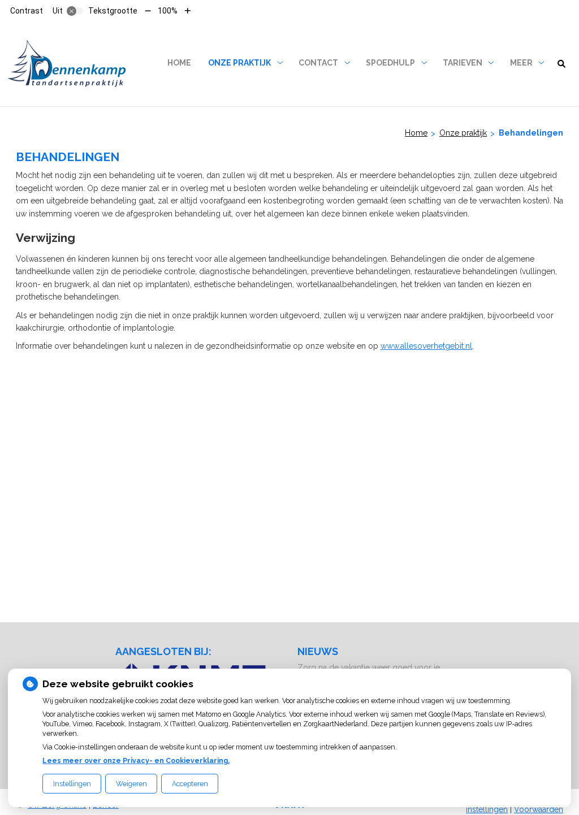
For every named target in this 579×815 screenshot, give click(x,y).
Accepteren (190, 783)
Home (179, 62)
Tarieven (462, 62)
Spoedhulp (390, 62)
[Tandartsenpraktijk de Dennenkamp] (68, 63)
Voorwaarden (538, 809)
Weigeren (131, 783)
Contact (318, 62)
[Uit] (75, 10)
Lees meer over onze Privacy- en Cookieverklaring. (136, 760)
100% (168, 10)
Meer (521, 62)
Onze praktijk (239, 62)
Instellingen (72, 783)
